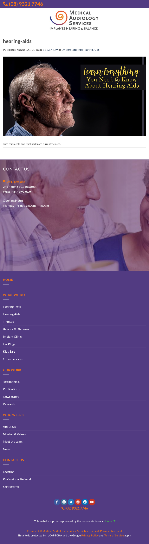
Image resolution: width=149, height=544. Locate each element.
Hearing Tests (12, 306)
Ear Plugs (9, 344)
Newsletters (11, 396)
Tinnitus (8, 321)
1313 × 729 (50, 49)
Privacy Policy (90, 535)
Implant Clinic (12, 336)
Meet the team (13, 441)
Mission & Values (14, 434)
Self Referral (11, 486)
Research (9, 404)
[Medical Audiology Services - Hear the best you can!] (74, 20)
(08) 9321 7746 (25, 4)
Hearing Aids (11, 314)
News (6, 449)
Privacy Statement (111, 531)
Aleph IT (109, 521)
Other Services (13, 359)
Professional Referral (17, 479)
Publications (11, 389)
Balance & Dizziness (16, 329)
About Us (9, 426)
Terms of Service (114, 535)
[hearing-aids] (74, 96)
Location (9, 471)
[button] (5, 20)
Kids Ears (9, 351)
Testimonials (11, 381)
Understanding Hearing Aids (81, 49)
